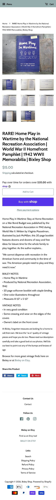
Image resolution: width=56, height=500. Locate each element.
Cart (51, 4)
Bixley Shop (27, 481)
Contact (28, 404)
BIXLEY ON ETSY (28, 441)
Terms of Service (28, 472)
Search (28, 456)
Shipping (6, 173)
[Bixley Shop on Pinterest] (28, 419)
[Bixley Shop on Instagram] (34, 419)
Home (4, 23)
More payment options (28, 210)
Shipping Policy (28, 460)
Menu (9, 4)
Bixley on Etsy (22, 360)
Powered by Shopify (42, 481)
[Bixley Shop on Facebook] (21, 419)
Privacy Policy (28, 468)
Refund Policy (28, 464)
